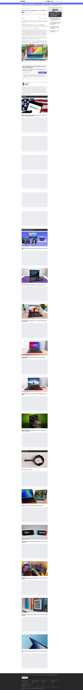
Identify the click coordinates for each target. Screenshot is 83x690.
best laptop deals (39, 26)
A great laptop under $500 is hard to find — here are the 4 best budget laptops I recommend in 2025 (55, 14)
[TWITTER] (26, 84)
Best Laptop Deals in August (26, 62)
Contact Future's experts (35, 681)
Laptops (23, 8)
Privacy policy (43, 681)
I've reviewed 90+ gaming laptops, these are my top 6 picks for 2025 (54, 27)
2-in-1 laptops (29, 5)
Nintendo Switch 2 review (37, 5)
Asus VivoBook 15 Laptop (34, 24)
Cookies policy (53, 681)
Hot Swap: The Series (47, 5)
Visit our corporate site (53, 674)
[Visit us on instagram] (51, 1)
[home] (22, 4)
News (23, 12)
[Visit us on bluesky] (49, 1)
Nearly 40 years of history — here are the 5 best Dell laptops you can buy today (55, 19)
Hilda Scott (26, 12)
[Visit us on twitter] (48, 1)
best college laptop (44, 20)
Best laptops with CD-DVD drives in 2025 (54, 31)
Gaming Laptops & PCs (28, 8)
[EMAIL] (28, 84)
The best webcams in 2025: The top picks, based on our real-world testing (55, 23)
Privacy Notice (26, 75)
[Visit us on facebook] (46, 1)
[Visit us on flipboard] (52, 1)
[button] (60, 1)
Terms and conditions (25, 681)
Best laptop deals (55, 5)
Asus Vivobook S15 (33, 40)
